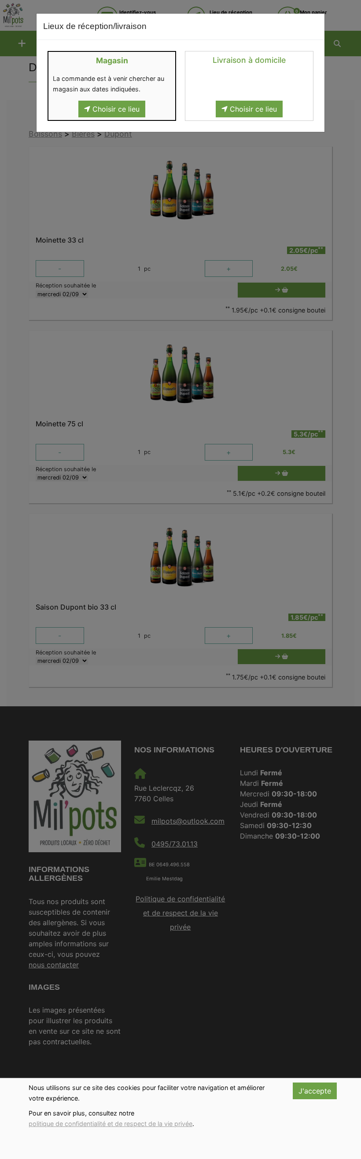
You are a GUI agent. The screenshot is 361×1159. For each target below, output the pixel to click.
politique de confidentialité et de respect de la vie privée (110, 1123)
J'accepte (314, 1090)
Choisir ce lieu (115, 109)
